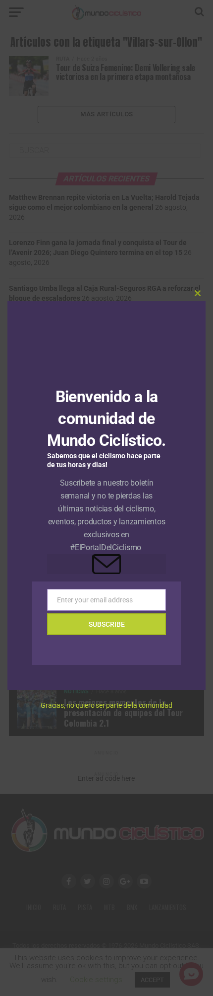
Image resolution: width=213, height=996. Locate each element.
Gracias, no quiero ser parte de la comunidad (106, 705)
